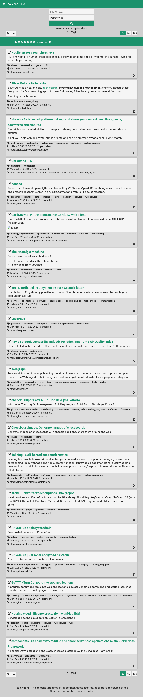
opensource (62, 143)
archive (48, 269)
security (55, 323)
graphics (39, 509)
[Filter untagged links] (8, 33)
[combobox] (71, 17)
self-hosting (17, 143)
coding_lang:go (73, 300)
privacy (15, 537)
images (51, 509)
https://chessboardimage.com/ (25, 443)
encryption (51, 537)
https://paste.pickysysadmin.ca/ (25, 544)
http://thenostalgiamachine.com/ (25, 276)
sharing (46, 197)
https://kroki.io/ (17, 516)
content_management (65, 382)
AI (47, 65)
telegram (84, 382)
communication (107, 300)
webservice (42, 42)
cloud (25, 623)
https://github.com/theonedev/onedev (28, 416)
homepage (42, 323)
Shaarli (24, 687)
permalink (30, 68)
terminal (91, 595)
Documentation (85, 691)
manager (28, 323)
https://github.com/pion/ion (23, 307)
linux (116, 595)
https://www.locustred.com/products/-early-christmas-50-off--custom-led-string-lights (52, 172)
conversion (63, 509)
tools (94, 382)
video (58, 269)
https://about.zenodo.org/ (22, 203)
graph (29, 509)
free (49, 382)
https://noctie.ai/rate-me (21, 72)
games (39, 65)
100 (135, 32)
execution (127, 595)
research (15, 197)
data (37, 197)
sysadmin (71, 595)
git (12, 409)
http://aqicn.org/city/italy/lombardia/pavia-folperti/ (34, 357)
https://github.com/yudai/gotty (24, 602)
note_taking (32, 101)
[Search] (71, 23)
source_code (56, 300)
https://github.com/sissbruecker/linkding (29, 482)
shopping (15, 165)
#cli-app (15, 595)
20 (123, 32)
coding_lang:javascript (22, 233)
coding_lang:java (96, 409)
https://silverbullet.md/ (20, 108)
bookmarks (32, 143)
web (42, 382)
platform (67, 197)
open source (49, 87)
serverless (16, 656)
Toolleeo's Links (15, 4)
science (27, 197)
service (78, 197)
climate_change (19, 351)
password (16, 323)
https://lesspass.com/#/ (21, 330)
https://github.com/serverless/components (30, 662)
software (76, 143)
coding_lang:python (93, 475)
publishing (16, 382)
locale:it (15, 623)
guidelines (30, 656)
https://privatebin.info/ (20, 571)
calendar (71, 233)
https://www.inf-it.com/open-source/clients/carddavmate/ (38, 240)
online (56, 197)
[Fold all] (13, 33)
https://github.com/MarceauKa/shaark (28, 149)
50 (128, 32)
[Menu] (140, 5)
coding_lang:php (92, 143)
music (14, 269)
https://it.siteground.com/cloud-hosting (28, 629)
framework (126, 409)
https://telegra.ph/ (18, 389)
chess (14, 65)
